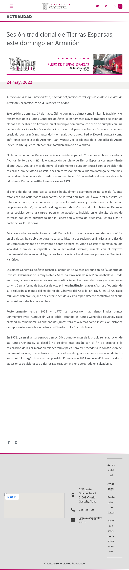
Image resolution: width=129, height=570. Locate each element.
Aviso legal (111, 486)
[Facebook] (9, 442)
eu (115, 6)
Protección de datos (111, 504)
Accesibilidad (111, 470)
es (120, 6)
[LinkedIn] (15, 442)
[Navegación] (11, 6)
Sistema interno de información (111, 536)
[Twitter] (2, 442)
